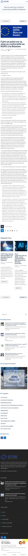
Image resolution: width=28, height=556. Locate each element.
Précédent (6, 21)
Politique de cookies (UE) (7, 526)
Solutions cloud (6, 428)
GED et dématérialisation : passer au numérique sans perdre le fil (13, 354)
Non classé (4, 418)
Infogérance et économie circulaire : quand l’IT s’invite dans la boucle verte (16, 345)
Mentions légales (5, 519)
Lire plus (4, 281)
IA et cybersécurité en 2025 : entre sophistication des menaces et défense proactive (21, 258)
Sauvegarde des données (8, 421)
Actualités (7, 49)
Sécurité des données (7, 426)
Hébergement (4, 410)
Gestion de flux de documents (10, 408)
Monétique (4, 415)
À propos (4, 515)
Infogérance (4, 413)
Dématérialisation (6, 402)
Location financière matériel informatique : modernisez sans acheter (15, 334)
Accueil (3, 512)
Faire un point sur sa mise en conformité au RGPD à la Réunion (13, 44)
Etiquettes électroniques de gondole (12, 405)
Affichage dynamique (7, 400)
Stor (3, 49)
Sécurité (11, 49)
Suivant (22, 21)
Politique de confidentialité (7, 522)
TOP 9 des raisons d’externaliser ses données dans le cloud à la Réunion (7, 257)
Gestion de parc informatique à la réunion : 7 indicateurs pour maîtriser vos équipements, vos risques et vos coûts (15, 324)
